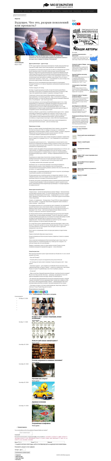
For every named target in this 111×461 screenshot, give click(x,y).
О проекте (18, 455)
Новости (18, 11)
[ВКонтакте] (30, 292)
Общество (36, 11)
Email (33, 442)
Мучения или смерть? (39, 378)
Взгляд (27, 11)
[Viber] (44, 292)
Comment (17, 434)
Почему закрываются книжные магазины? (47, 360)
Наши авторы (19, 456)
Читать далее (36, 320)
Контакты (18, 459)
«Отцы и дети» (46, 294)
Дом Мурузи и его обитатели (79, 106)
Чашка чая (67, 11)
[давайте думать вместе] (58, 5)
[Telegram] (38, 292)
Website (50, 442)
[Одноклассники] (33, 292)
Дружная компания (39, 402)
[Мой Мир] (36, 292)
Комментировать (22, 427)
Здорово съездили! (82, 175)
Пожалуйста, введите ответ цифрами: (25, 446)
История (46, 11)
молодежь (53, 294)
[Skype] (46, 292)
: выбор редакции (37, 294)
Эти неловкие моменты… (84, 148)
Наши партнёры (19, 458)
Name (16, 442)
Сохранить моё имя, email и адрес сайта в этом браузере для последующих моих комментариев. (41, 444)
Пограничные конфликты (41, 423)
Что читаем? (88, 11)
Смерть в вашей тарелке (84, 142)
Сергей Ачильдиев (19, 62)
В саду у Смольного (82, 128)
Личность (56, 11)
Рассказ (77, 11)
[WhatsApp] (41, 292)
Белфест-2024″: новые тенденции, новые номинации (46, 317)
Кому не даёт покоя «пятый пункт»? (45, 341)
